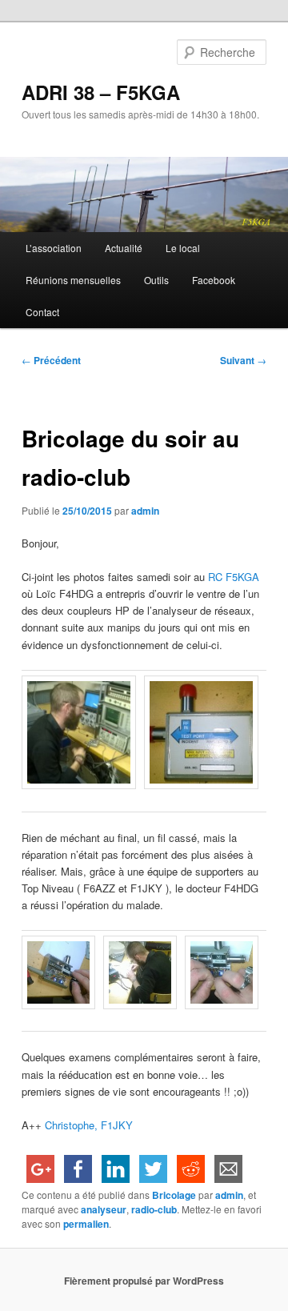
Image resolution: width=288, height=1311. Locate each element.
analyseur (103, 1209)
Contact (42, 312)
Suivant (243, 360)
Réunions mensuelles (73, 280)
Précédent (51, 360)
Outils (156, 280)
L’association (54, 248)
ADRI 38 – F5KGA (101, 92)
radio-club (154, 1209)
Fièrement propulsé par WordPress (144, 1280)
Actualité (123, 248)
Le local (183, 248)
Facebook (213, 280)
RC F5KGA (233, 576)
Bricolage (174, 1195)
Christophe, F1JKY (89, 1125)
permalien (86, 1224)
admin (145, 510)
